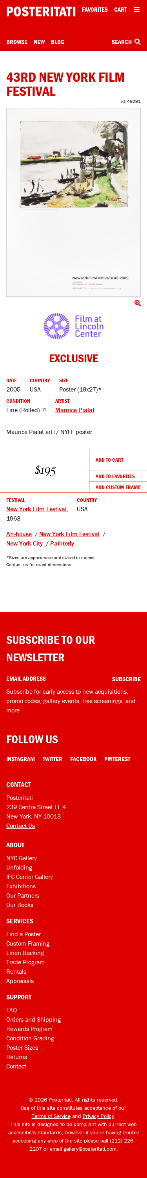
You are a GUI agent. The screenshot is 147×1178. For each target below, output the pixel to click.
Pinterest (117, 759)
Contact (16, 1066)
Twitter (52, 759)
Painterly (62, 543)
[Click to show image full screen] (73, 202)
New (39, 42)
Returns (16, 1057)
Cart (120, 9)
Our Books (19, 905)
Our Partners (22, 895)
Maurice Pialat (74, 410)
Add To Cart (109, 459)
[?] (44, 409)
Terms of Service (51, 1116)
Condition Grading (30, 1038)
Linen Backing (25, 953)
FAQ (11, 1010)
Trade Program (25, 962)
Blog (57, 42)
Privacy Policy (98, 1116)
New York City (24, 543)
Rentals (16, 971)
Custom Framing (27, 943)
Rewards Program (29, 1029)
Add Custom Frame (118, 487)
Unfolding (19, 867)
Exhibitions (21, 886)
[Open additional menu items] (137, 9)
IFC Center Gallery (29, 876)
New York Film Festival (36, 509)
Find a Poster (23, 934)
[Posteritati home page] (41, 11)
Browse (16, 42)
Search (122, 42)
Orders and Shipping (33, 1019)
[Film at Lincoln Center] (73, 326)
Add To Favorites (115, 476)
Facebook (83, 759)
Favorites (95, 9)
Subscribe (126, 679)
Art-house (19, 534)
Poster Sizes (22, 1047)
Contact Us (20, 825)
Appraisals (20, 981)
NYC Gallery (21, 858)
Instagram (20, 759)
